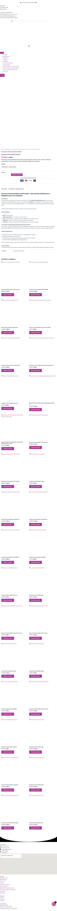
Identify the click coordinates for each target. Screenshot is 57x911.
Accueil (3, 149)
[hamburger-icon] (2, 53)
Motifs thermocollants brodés (10, 69)
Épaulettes (5, 58)
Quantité (3, 172)
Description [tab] (4, 189)
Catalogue (7, 149)
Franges (5, 59)
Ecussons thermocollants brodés (11, 68)
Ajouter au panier (16, 174)
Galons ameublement (8, 63)
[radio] (5, 167)
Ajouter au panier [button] (7, 294)
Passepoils (5, 61)
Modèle (3, 164)
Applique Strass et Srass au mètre (11, 66)
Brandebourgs (6, 56)
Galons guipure (6, 64)
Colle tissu (5, 71)
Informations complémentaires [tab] (16, 189)
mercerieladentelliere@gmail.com (7, 16)
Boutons (5, 54)
